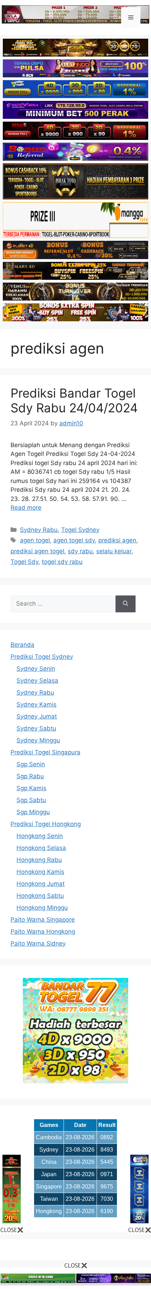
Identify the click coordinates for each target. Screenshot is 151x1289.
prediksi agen (117, 540)
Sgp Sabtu (31, 800)
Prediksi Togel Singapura (45, 752)
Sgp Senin (31, 764)
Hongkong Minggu (42, 907)
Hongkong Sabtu (40, 895)
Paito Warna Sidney (38, 943)
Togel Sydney (80, 529)
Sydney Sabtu (36, 728)
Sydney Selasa (37, 680)
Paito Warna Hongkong (43, 931)
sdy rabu (80, 551)
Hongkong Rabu (39, 859)
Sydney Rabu (39, 529)
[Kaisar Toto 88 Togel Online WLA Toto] (11, 1221)
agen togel (35, 540)
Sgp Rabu (30, 776)
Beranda (22, 644)
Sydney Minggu (38, 740)
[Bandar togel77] (75, 1081)
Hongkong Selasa (41, 847)
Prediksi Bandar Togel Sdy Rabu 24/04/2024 (74, 400)
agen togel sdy (74, 540)
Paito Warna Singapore (43, 919)
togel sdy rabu (62, 561)
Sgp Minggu (33, 812)
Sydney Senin (36, 668)
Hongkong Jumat (41, 883)
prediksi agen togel (37, 551)
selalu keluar (113, 551)
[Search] (126, 603)
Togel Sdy (24, 561)
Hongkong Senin (40, 835)
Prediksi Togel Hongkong (46, 823)
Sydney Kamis (37, 704)
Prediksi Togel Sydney (42, 656)
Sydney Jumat (37, 716)
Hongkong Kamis (40, 871)
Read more (26, 507)
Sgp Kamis (31, 788)
